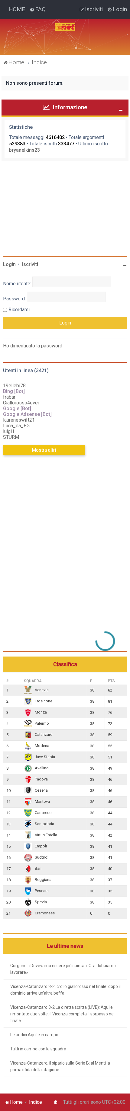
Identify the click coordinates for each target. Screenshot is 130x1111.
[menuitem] (38, 9)
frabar (9, 397)
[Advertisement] (48, 559)
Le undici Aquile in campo (34, 1034)
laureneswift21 (19, 420)
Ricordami (19, 309)
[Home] (65, 27)
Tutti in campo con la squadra (38, 1048)
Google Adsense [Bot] (27, 414)
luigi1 (9, 431)
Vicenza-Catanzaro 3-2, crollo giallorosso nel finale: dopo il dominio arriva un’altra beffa (65, 989)
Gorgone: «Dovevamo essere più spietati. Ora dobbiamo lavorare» (63, 969)
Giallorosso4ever (21, 403)
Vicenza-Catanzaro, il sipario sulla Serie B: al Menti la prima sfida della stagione (60, 1066)
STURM (11, 437)
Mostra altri (44, 450)
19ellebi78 (14, 385)
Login (9, 264)
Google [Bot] (17, 408)
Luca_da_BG (16, 426)
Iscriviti (30, 264)
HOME (16, 9)
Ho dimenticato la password (32, 346)
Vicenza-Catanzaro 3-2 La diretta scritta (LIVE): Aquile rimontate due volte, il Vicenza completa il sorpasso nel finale (62, 1014)
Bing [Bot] (14, 391)
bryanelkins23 (24, 150)
